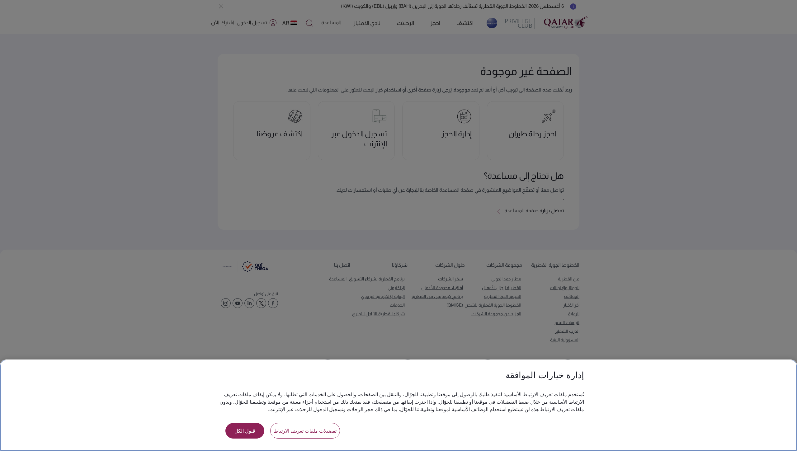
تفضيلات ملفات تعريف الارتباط (305, 431)
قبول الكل (244, 431)
